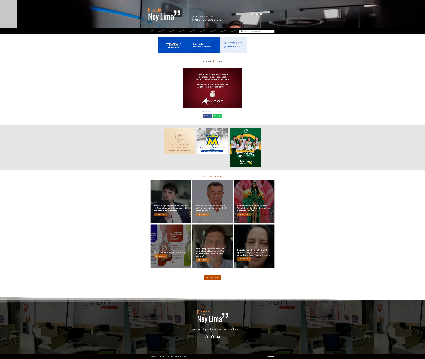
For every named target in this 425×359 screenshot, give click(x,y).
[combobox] (256, 31)
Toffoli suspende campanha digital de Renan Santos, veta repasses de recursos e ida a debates (170, 208)
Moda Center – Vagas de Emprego (170, 252)
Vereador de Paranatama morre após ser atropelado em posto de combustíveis (211, 208)
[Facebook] (257, 14)
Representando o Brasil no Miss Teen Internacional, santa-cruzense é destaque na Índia (253, 208)
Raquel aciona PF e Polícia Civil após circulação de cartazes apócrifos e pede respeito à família (253, 252)
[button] (207, 116)
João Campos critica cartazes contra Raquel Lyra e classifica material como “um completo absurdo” (210, 252)
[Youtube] (261, 14)
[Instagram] (252, 14)
